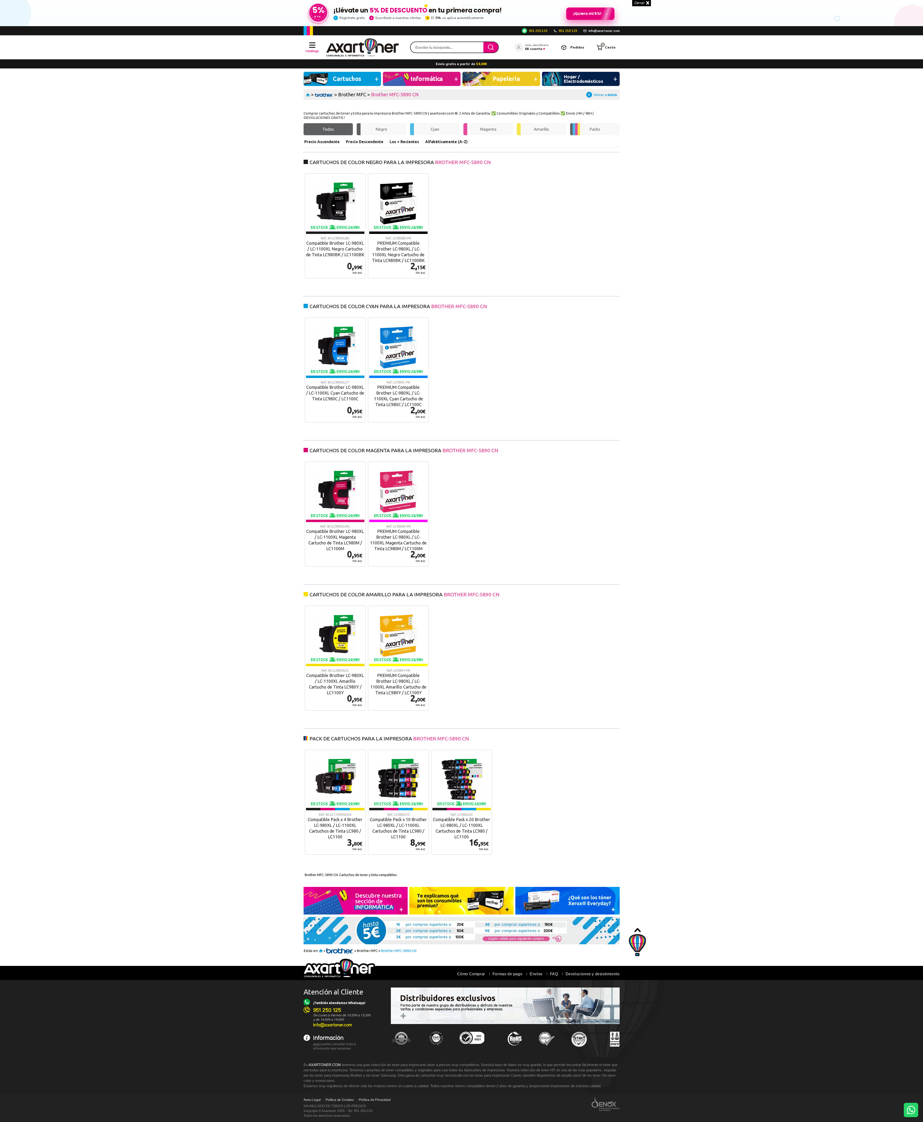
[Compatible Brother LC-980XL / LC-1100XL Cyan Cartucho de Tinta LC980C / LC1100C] (335, 369)
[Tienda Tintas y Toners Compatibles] (308, 94)
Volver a (605, 95)
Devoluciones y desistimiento (593, 974)
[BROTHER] (324, 94)
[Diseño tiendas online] (606, 1104)
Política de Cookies (339, 1100)
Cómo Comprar (471, 974)
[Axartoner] (362, 47)
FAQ (554, 974)
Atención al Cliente (333, 992)
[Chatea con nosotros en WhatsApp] (911, 1110)
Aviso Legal (312, 1100)
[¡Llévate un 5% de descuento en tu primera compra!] (461, 13)
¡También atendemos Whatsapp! (339, 1003)
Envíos (536, 974)
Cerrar (639, 3)
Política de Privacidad (374, 1100)
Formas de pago (507, 974)
